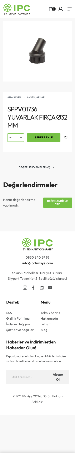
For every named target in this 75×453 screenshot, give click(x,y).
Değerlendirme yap (57, 202)
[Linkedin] (42, 288)
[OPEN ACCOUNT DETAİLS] (60, 9)
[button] (37, 167)
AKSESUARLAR (36, 97)
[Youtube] (50, 288)
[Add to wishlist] (66, 137)
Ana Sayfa (14, 97)
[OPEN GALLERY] (37, 51)
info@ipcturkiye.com (37, 263)
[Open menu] (69, 9)
